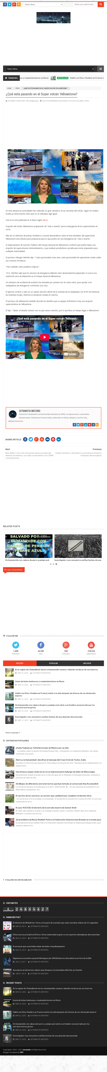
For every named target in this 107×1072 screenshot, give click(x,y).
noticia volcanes (76, 101)
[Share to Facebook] (8, 555)
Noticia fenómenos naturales (55, 101)
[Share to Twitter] (11, 555)
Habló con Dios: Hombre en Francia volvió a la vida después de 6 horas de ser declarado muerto (54, 1012)
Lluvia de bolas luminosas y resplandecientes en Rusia (39, 681)
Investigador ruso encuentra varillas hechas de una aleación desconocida (28, 561)
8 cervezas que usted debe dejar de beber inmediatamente (39, 946)
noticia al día (48, 78)
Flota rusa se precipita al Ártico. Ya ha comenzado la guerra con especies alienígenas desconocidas (56, 934)
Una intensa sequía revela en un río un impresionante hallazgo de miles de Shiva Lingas (55, 772)
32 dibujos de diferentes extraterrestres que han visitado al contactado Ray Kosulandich (57, 784)
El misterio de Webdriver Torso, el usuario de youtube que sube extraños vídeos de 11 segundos (55, 923)
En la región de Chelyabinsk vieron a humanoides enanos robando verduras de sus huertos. (56, 669)
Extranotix (19, 421)
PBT (21, 1052)
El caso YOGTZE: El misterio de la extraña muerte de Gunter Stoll (46, 807)
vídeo (17, 88)
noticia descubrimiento (41, 537)
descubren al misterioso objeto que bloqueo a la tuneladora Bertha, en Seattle (47, 970)
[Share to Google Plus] (14, 555)
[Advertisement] (53, 45)
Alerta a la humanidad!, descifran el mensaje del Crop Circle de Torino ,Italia (51, 760)
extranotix (27, 1050)
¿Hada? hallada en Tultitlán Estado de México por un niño (42, 748)
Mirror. (45, 220)
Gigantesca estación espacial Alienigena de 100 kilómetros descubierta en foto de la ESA (52, 958)
